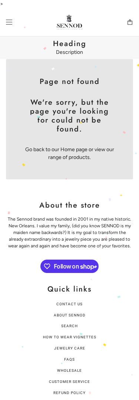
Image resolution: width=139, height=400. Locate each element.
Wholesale (69, 370)
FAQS (69, 359)
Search (69, 326)
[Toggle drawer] (9, 22)
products (79, 157)
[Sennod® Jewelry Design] (69, 22)
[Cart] (130, 22)
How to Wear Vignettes (69, 337)
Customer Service (69, 382)
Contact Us (69, 304)
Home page (73, 149)
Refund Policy (69, 393)
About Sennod (70, 315)
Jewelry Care (69, 348)
